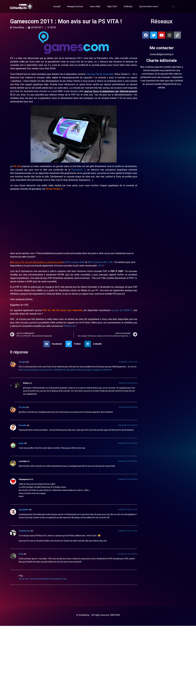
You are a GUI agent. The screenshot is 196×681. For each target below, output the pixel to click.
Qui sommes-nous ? (149, 6)
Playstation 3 (78, 169)
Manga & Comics (75, 6)
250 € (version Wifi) (75, 262)
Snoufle (22, 425)
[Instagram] (169, 35)
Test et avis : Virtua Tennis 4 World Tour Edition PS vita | (43, 579)
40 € (100, 265)
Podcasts (128, 6)
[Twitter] (153, 35)
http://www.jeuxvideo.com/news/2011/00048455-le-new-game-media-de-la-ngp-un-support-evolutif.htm (65, 370)
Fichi (21, 554)
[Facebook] (145, 35)
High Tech (112, 6)
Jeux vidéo (95, 6)
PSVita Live (69, 326)
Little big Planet (94, 74)
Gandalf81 (24, 509)
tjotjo (21, 443)
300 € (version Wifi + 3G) (100, 262)
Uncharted (108, 74)
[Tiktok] (177, 35)
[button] (173, 6)
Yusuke (22, 362)
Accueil (56, 6)
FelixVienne (24, 531)
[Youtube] (161, 35)
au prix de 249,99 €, (121, 310)
